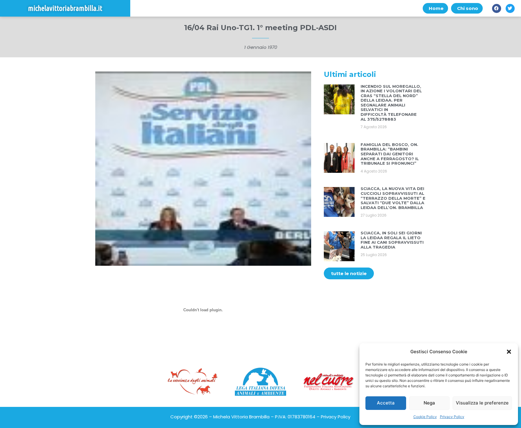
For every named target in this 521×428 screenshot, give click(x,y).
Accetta (386, 403)
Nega (429, 403)
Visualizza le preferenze (482, 403)
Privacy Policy (452, 416)
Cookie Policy (425, 416)
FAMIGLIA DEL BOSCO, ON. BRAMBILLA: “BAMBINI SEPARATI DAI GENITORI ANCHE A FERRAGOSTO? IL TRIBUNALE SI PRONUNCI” (390, 154)
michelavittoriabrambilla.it (65, 8)
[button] (509, 352)
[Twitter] (510, 8)
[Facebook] (496, 8)
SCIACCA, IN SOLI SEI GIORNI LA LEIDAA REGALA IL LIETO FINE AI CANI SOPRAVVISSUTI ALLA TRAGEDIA (392, 239)
